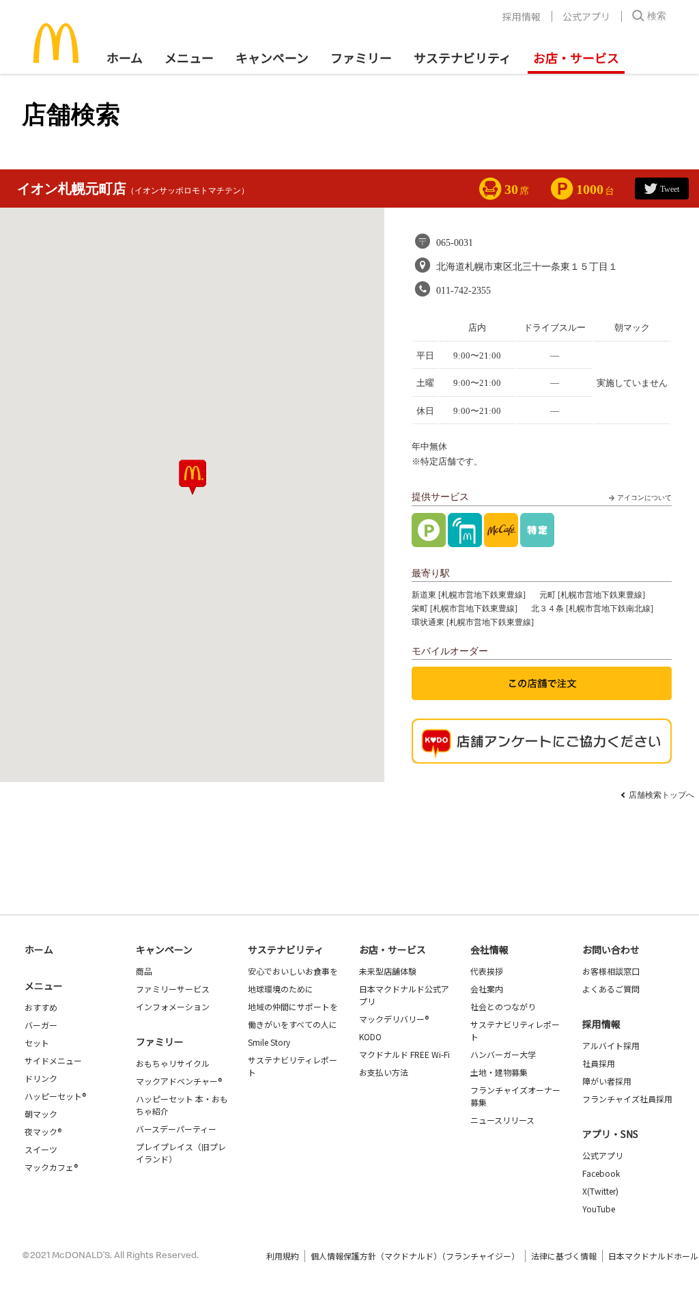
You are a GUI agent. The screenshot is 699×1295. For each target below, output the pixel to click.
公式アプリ (586, 16)
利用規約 (282, 1256)
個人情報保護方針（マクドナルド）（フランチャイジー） (415, 1256)
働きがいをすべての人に (292, 1024)
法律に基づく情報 (564, 1256)
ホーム (124, 57)
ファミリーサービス (173, 988)
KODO (370, 1036)
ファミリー (361, 57)
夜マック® (43, 1131)
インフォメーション (173, 1006)
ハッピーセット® (55, 1096)
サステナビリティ (462, 57)
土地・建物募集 (499, 1072)
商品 (144, 971)
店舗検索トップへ (661, 795)
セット (37, 1042)
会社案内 (486, 988)
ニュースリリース (502, 1120)
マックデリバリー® (394, 1019)
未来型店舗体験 (387, 971)
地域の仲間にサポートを (293, 1006)
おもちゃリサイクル (173, 1063)
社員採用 (598, 1063)
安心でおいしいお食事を (293, 971)
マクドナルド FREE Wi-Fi (404, 1054)
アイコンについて (644, 497)
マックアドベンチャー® (179, 1081)
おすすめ (41, 1007)
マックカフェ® (51, 1167)
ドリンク (41, 1078)
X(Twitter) (600, 1191)
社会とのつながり (503, 1006)
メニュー (44, 985)
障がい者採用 (606, 1081)
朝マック (41, 1113)
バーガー (41, 1025)
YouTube (598, 1208)
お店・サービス (576, 57)
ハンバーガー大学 (503, 1054)
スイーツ (41, 1149)
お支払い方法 (383, 1072)
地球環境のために (280, 988)
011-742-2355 (463, 291)
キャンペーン (272, 57)
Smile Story (269, 1042)
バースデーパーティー (176, 1128)
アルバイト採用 (611, 1045)
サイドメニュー (53, 1060)
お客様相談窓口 (611, 971)
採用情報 (521, 16)
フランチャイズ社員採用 (627, 1098)
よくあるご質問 (611, 988)
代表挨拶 (486, 971)
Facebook (601, 1173)
